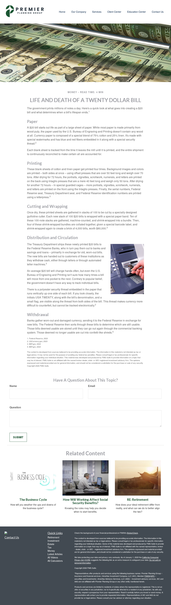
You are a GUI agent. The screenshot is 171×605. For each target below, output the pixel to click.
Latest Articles (55, 554)
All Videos (53, 557)
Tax (49, 547)
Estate (51, 544)
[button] (78, 12)
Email (91, 386)
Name (13, 386)
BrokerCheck (132, 532)
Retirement (53, 537)
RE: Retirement (137, 499)
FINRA (147, 576)
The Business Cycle (33, 499)
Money (51, 550)
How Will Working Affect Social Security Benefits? (85, 501)
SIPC (152, 576)
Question (15, 407)
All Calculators (55, 560)
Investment (53, 540)
